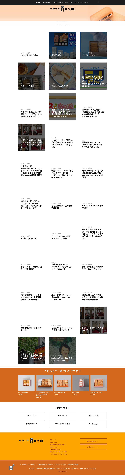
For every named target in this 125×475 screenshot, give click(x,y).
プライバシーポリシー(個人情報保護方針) (67, 464)
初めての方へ (31, 415)
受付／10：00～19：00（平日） (59, 452)
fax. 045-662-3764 (55, 449)
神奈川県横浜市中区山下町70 (58, 444)
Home (38, 2)
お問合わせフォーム (92, 447)
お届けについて (31, 424)
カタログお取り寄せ (62, 424)
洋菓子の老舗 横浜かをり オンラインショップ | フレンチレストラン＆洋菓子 (63, 468)
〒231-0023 (53, 442)
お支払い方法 (93, 415)
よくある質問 (93, 424)
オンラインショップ (80, 2)
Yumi (65, 471)
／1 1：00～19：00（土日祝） (59, 454)
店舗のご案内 (57, 2)
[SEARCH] (98, 2)
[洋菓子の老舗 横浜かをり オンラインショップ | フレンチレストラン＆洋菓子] (62, 9)
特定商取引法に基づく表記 (46, 464)
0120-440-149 (54, 447)
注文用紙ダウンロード (93, 441)
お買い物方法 (62, 415)
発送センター (53, 440)
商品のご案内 (68, 2)
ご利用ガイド (32, 464)
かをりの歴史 (46, 2)
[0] (11, 468)
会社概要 (24, 464)
